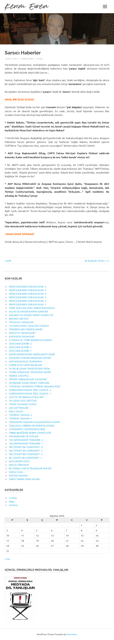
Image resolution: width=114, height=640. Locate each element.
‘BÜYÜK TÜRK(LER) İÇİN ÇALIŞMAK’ (28, 379)
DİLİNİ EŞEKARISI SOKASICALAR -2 (27, 300)
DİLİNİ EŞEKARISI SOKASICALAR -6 (27, 286)
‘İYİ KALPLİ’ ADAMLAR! (21, 322)
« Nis (7, 558)
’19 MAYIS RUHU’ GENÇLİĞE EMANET (29, 325)
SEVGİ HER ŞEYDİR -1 (20, 350)
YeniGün (13, 504)
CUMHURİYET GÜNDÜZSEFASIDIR (27, 429)
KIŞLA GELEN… (17, 411)
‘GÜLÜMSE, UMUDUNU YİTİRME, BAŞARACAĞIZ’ (35, 386)
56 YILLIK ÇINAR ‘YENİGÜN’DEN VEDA (29, 368)
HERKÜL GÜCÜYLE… (20, 375)
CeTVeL (40, 58)
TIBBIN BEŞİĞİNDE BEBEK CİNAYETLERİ (30, 432)
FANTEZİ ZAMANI (18, 475)
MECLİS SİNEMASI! (19, 464)
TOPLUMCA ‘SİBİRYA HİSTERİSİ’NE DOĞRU (31, 425)
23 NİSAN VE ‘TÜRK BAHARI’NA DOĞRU (30, 339)
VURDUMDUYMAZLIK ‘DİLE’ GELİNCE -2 (30, 389)
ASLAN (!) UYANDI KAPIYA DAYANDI (28, 311)
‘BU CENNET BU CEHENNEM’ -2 (26, 454)
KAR (8, 260)
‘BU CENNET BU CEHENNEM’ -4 (26, 446)
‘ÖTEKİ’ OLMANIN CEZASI (22, 404)
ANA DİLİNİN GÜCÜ (19, 461)
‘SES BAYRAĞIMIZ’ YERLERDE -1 (26, 443)
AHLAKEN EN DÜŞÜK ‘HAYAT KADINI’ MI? (31, 314)
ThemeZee (72, 634)
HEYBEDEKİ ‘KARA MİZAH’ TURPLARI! (29, 382)
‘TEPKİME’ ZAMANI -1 (20, 418)
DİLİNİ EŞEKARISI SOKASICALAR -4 (27, 293)
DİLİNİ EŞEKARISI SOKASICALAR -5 (27, 290)
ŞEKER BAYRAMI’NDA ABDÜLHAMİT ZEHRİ (32, 354)
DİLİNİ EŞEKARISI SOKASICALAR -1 (27, 304)
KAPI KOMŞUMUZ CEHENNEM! (25, 361)
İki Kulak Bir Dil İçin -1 (96, 260)
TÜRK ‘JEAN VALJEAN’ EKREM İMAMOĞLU (32, 307)
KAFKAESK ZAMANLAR (21, 336)
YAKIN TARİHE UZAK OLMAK (24, 478)
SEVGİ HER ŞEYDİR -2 (20, 347)
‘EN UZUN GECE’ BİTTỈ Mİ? (23, 400)
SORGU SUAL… (17, 471)
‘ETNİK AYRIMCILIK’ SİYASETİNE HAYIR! (30, 372)
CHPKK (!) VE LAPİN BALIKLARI (25, 364)
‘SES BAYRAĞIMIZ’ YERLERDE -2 (26, 439)
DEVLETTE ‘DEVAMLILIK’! (22, 332)
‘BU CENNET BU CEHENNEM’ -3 (26, 450)
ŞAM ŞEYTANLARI (18, 407)
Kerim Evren (27, 58)
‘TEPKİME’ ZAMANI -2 (20, 414)
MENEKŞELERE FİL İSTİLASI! (23, 436)
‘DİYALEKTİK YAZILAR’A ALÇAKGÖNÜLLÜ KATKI (34, 421)
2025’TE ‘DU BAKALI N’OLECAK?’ (26, 396)
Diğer (12, 501)
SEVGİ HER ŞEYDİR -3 (20, 343)
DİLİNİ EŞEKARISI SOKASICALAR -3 (27, 297)
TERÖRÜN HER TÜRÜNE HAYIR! (25, 329)
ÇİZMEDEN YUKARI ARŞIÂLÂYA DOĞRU (30, 357)
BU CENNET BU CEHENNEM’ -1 (25, 457)
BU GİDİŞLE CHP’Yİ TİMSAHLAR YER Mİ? (30, 468)
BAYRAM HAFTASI (18, 318)
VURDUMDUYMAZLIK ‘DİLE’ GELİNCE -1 (30, 393)
